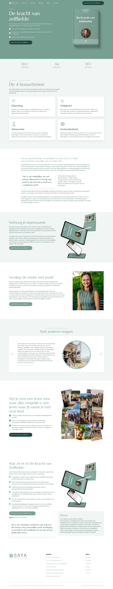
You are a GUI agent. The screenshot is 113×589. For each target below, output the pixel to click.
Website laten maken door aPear (55, 585)
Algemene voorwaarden (97, 585)
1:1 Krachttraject (51, 567)
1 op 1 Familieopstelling (53, 560)
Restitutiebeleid (85, 585)
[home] (14, 3)
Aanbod (32, 3)
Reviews (41, 3)
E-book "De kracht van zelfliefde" (56, 563)
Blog (48, 3)
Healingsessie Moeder (53, 576)
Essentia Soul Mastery (53, 557)
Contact (55, 3)
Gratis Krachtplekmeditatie (54, 570)
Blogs (88, 567)
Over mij (24, 3)
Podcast (88, 570)
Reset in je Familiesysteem (54, 573)
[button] (12, 354)
